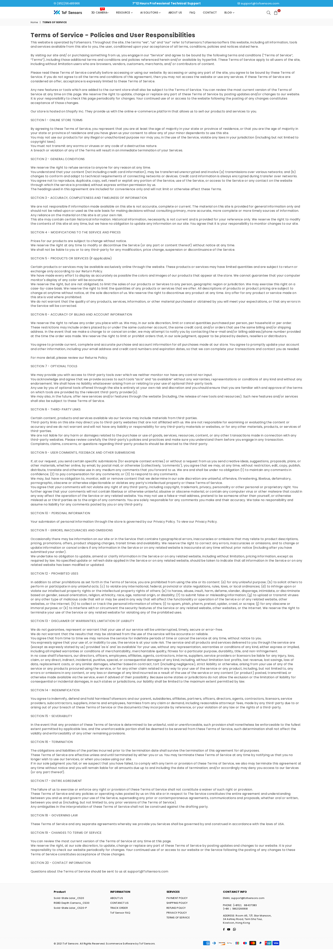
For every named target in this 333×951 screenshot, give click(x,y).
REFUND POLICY (176, 908)
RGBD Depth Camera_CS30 (71, 903)
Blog (229, 12)
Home (34, 22)
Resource (123, 12)
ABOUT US (116, 898)
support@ (135, 871)
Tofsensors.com (155, 871)
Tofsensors (82, 42)
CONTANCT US (119, 903)
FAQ (192, 12)
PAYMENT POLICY (177, 898)
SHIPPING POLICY (177, 903)
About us (175, 12)
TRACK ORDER (119, 908)
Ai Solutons (149, 12)
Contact (210, 12)
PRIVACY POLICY (176, 913)
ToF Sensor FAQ (120, 913)
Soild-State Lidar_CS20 (69, 898)
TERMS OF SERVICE (178, 917)
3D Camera (99, 11)
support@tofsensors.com (260, 3)
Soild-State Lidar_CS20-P (70, 908)
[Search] (268, 12)
